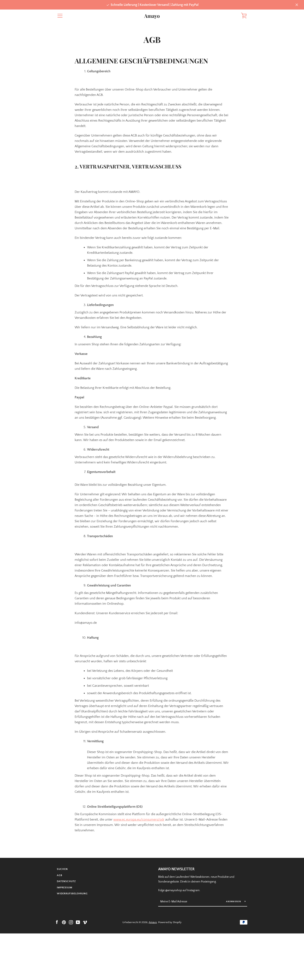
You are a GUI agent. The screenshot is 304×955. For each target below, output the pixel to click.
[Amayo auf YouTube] (78, 922)
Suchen (62, 869)
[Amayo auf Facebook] (57, 922)
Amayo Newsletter (176, 869)
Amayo (152, 16)
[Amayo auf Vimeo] (85, 922)
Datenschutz (66, 881)
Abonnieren (234, 902)
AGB (59, 875)
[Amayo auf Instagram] (71, 922)
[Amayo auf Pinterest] (64, 922)
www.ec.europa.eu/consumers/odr (138, 819)
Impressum (64, 887)
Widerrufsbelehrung (72, 893)
